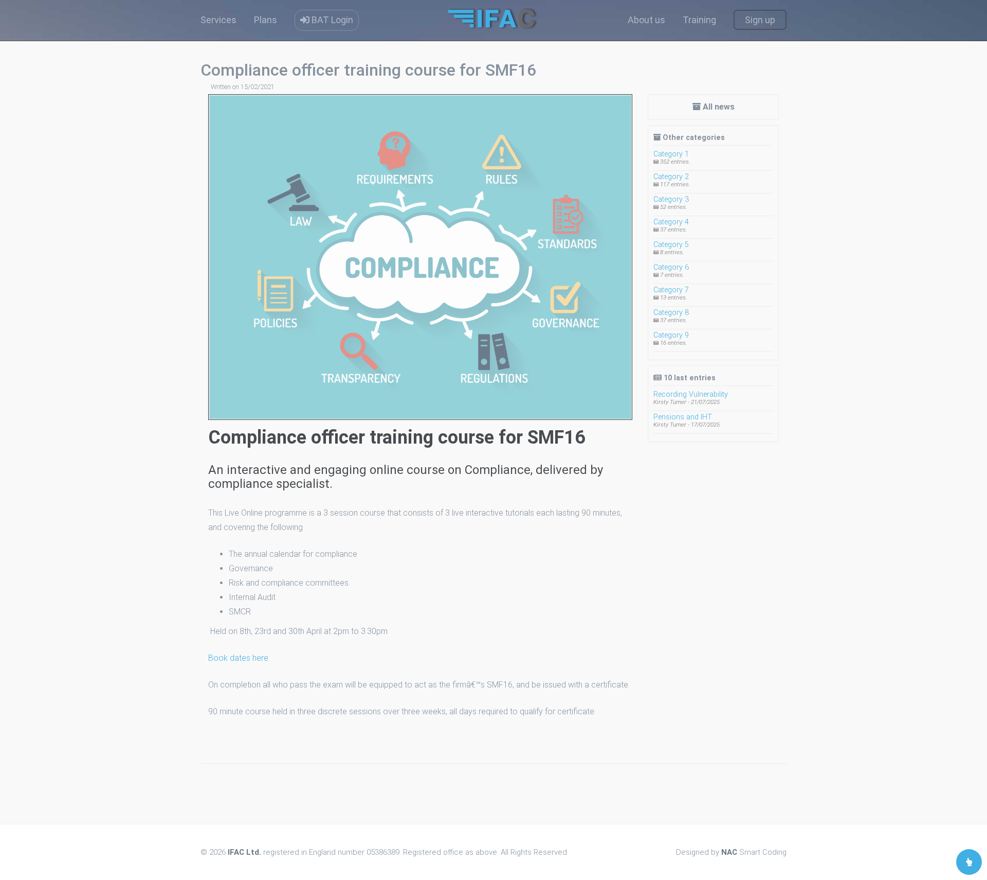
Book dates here (238, 658)
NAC (729, 852)
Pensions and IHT (682, 417)
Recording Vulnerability (690, 394)
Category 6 (671, 267)
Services (218, 19)
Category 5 (671, 244)
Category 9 (671, 335)
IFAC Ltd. (244, 852)
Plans (265, 19)
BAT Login (331, 19)
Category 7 (671, 290)
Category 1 (671, 154)
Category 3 (671, 199)
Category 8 (671, 312)
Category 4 (671, 222)
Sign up (760, 19)
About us (646, 19)
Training (699, 19)
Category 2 (671, 176)
